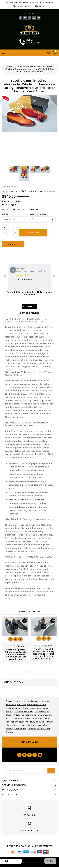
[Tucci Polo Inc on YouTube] (40, 754)
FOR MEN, (21, 704)
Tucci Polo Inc (29, 742)
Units (5, 227)
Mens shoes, (20, 728)
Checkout (17, 6)
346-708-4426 (29, 815)
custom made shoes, (38, 701)
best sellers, (20, 701)
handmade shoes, (23, 711)
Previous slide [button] (6, 173)
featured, (11, 704)
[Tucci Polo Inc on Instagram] (35, 754)
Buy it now (13, 244)
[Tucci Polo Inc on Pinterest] (29, 754)
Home (10, 66)
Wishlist (28, 6)
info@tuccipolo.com (29, 830)
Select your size (38, 214)
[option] (29, 113)
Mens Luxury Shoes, (24, 725)
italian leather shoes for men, (30, 714)
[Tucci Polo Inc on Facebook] (19, 754)
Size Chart (34, 209)
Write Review (9, 186)
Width (5, 214)
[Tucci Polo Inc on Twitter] (24, 754)
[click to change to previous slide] (5, 276)
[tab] (29, 306)
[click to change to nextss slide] (54, 276)
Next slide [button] (52, 173)
